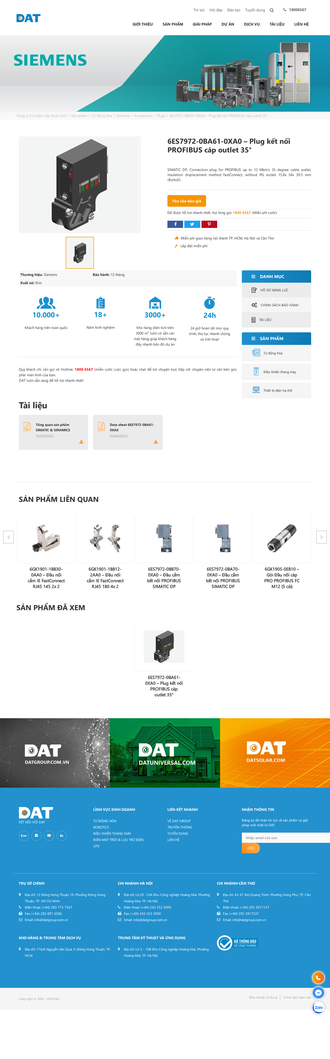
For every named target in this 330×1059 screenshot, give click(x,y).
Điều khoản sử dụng (263, 997)
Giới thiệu (143, 24)
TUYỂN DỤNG (177, 833)
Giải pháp (202, 24)
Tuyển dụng (255, 9)
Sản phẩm (173, 24)
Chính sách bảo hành (280, 305)
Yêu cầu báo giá (186, 200)
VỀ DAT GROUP (179, 821)
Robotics (101, 827)
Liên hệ (301, 24)
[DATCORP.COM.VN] (55, 753)
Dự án (228, 24)
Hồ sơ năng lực (274, 290)
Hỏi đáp (215, 9)
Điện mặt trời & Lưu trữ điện (118, 839)
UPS (96, 846)
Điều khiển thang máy (280, 371)
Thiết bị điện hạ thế (278, 390)
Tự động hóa (273, 353)
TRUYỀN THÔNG (179, 827)
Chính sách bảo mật (297, 997)
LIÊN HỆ (173, 839)
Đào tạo (233, 9)
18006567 (297, 9)
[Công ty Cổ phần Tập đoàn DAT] (28, 17)
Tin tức (199, 9)
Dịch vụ (252, 24)
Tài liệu (277, 24)
